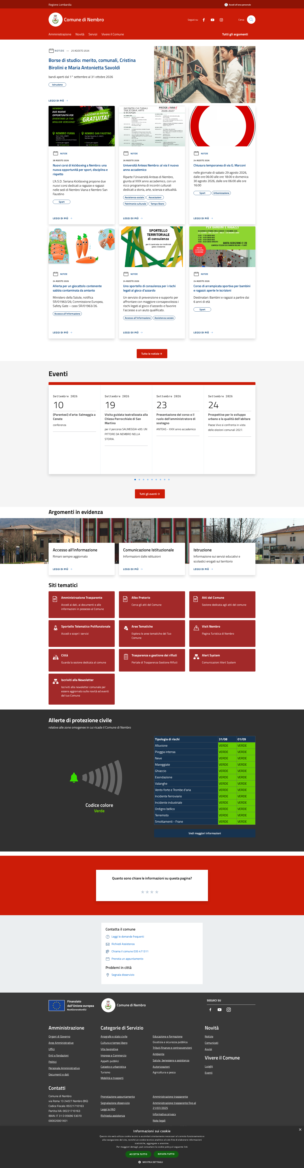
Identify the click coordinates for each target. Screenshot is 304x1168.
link (186, 1146)
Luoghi (209, 1066)
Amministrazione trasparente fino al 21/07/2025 (174, 1105)
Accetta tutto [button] (138, 1154)
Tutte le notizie (150, 354)
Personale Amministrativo (64, 1068)
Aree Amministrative (61, 1043)
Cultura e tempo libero (114, 1043)
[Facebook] (202, 19)
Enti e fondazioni (59, 1055)
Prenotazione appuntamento (118, 1096)
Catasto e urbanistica (113, 1067)
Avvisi (208, 1049)
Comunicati (211, 1043)
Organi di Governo (59, 1036)
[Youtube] (211, 19)
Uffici (52, 1049)
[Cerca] (251, 19)
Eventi (209, 1073)
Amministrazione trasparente (170, 1096)
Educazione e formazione (167, 1036)
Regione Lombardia (60, 4)
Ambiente (158, 1054)
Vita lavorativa (109, 1049)
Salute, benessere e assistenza (171, 1060)
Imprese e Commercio (113, 1055)
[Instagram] (219, 19)
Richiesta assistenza (113, 1115)
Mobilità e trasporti (112, 1078)
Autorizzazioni (161, 1067)
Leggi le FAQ (108, 1109)
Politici (53, 1062)
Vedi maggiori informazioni (205, 833)
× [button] (300, 1129)
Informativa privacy (164, 1114)
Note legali (159, 1120)
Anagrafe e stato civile (114, 1036)
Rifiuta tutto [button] (166, 1154)
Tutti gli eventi (148, 494)
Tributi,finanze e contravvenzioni (172, 1048)
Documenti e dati (59, 1074)
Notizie (59, 50)
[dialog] (152, 1147)
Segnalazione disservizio (115, 1103)
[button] (152, 1162)
